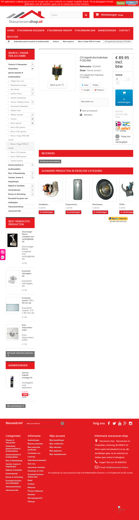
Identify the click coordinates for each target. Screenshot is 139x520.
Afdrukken (88, 115)
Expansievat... (72, 204)
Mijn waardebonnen (58, 454)
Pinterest (100, 90)
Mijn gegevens (56, 451)
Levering (31, 457)
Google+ (86, 90)
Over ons (31, 464)
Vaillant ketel (15, 110)
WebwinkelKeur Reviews (94, 473)
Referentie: (86, 66)
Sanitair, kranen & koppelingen (15, 179)
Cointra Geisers (16, 161)
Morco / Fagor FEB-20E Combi (18, 138)
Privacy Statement (35, 491)
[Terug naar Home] (8, 41)
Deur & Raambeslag (16, 173)
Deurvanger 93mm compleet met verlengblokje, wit (28, 237)
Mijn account (57, 435)
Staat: (83, 70)
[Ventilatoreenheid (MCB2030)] (51, 189)
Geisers (13, 119)
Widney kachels (16, 115)
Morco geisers (16, 123)
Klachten (31, 495)
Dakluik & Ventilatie (16, 186)
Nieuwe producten (35, 444)
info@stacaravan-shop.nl (117, 467)
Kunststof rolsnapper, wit (27, 273)
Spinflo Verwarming (18, 98)
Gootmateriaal (14, 190)
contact (124, 30)
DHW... (122, 204)
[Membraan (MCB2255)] (104, 189)
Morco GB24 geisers (18, 157)
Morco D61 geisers (17, 127)
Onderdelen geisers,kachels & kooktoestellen (15, 73)
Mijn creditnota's (57, 444)
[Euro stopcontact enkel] (12, 332)
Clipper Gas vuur (17, 81)
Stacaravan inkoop (59, 30)
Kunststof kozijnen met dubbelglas (18, 200)
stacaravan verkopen (36, 467)
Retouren (31, 487)
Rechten (12, 36)
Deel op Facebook (89, 111)
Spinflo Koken (16, 94)
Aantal (118, 75)
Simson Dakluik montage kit (27, 375)
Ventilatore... (44, 204)
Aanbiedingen (107, 30)
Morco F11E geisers (18, 132)
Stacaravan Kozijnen (30, 30)
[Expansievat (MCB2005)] (78, 189)
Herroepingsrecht (35, 498)
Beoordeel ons (87, 102)
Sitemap (31, 502)
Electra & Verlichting (17, 194)
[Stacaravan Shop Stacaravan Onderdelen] (25, 17)
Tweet (85, 85)
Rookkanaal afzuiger (18, 85)
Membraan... (98, 204)
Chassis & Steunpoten (17, 64)
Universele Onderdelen (19, 106)
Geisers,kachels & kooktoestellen (15, 167)
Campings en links (35, 471)
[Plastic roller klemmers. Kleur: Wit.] (12, 278)
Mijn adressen (55, 447)
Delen (96, 85)
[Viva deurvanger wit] (12, 239)
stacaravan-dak (14, 211)
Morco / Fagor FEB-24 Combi (18, 146)
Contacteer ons (34, 453)
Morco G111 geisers (18, 152)
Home (10, 30)
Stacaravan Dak (85, 30)
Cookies (31, 484)
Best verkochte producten (19, 223)
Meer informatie (132, 3)
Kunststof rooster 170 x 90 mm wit (28, 300)
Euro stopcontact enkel (27, 327)
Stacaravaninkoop (15, 207)
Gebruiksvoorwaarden (37, 460)
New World (14, 89)
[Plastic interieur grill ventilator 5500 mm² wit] (12, 305)
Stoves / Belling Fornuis (19, 102)
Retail (30, 480)
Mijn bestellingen (57, 440)
